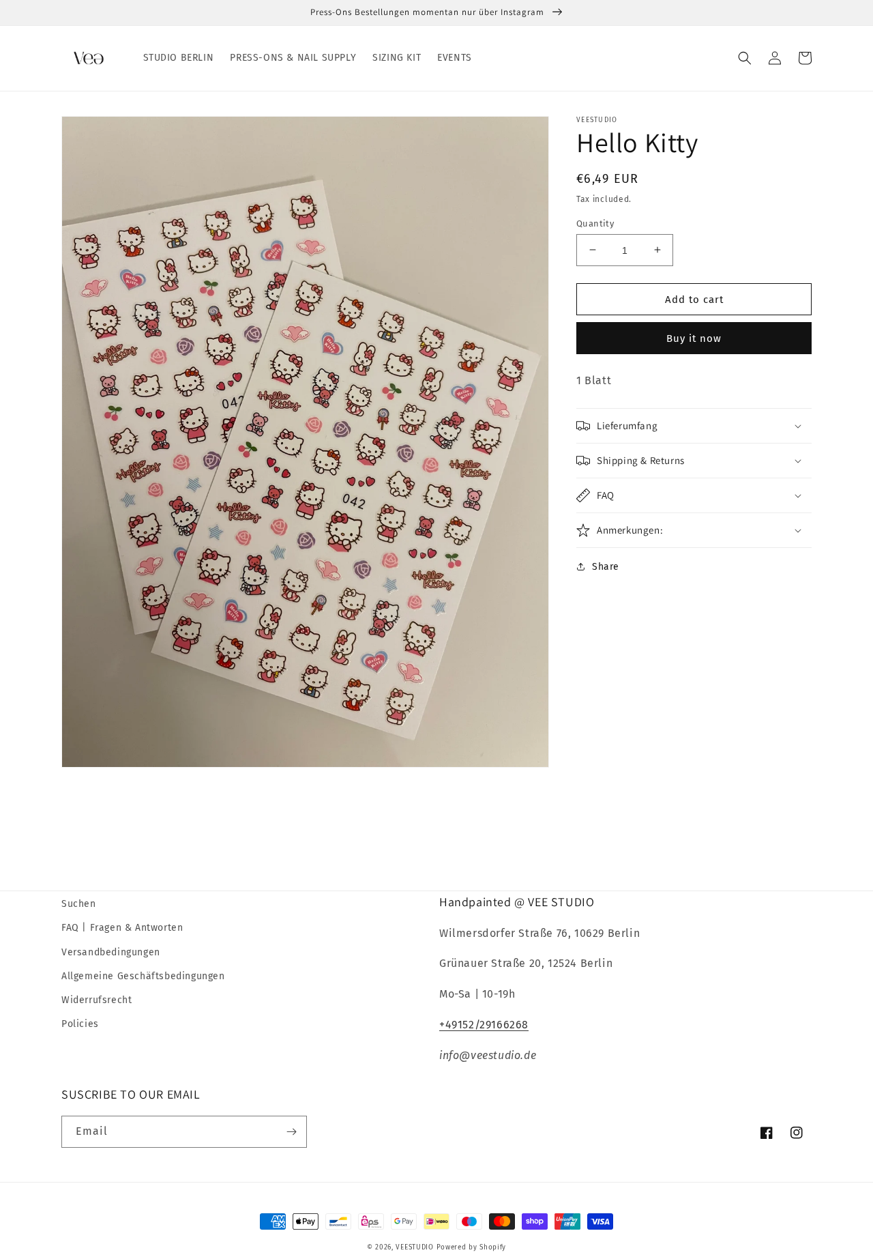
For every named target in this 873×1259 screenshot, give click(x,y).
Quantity (595, 223)
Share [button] (605, 567)
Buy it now (694, 338)
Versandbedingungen (110, 952)
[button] (745, 58)
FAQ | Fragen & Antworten (122, 928)
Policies (80, 1024)
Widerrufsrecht (96, 1000)
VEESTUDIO (414, 1247)
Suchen (78, 904)
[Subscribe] (291, 1132)
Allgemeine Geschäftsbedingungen (143, 976)
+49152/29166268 (484, 1024)
